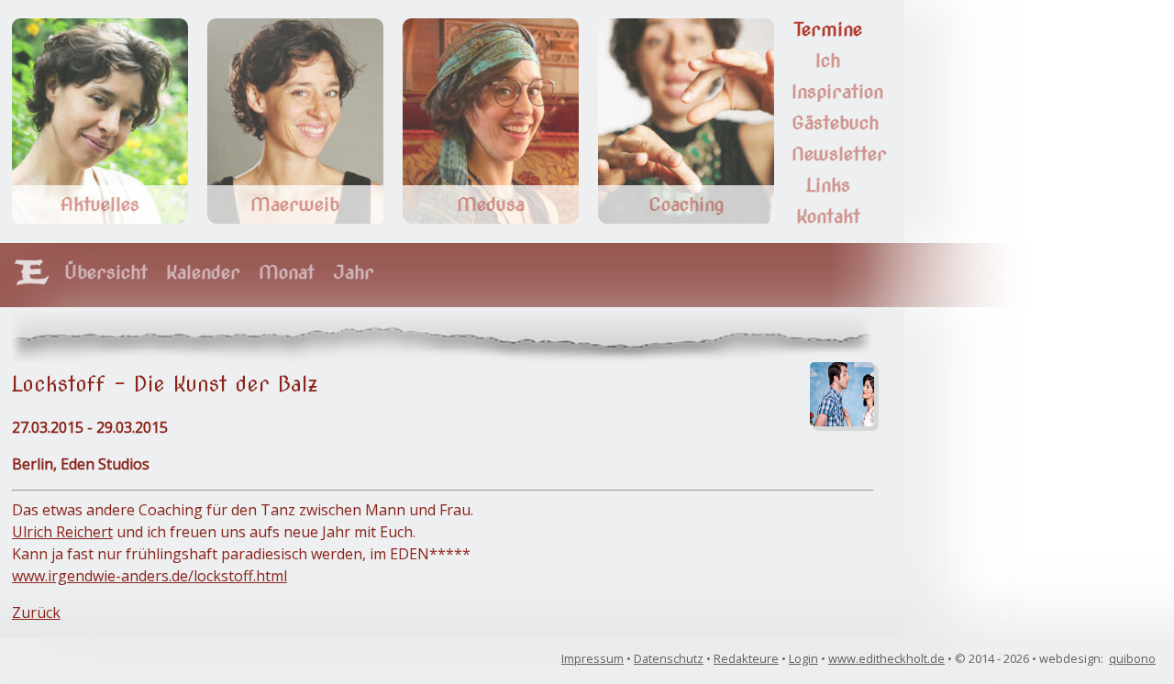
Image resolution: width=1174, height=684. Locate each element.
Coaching (686, 204)
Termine (828, 29)
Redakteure (746, 658)
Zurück (36, 612)
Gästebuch (835, 123)
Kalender (203, 272)
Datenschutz (668, 658)
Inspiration (837, 92)
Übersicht (106, 272)
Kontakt (828, 216)
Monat (287, 272)
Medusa (491, 204)
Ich (827, 61)
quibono (1132, 658)
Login (803, 658)
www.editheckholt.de (886, 658)
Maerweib (294, 204)
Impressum (592, 658)
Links (828, 185)
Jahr (353, 272)
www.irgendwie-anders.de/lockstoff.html (149, 576)
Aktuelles (100, 204)
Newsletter (839, 154)
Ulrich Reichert (62, 532)
